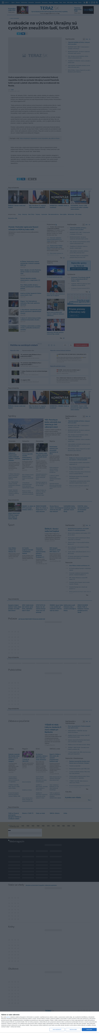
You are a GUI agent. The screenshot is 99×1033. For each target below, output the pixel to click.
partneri (8, 1017)
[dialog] (49, 1022)
